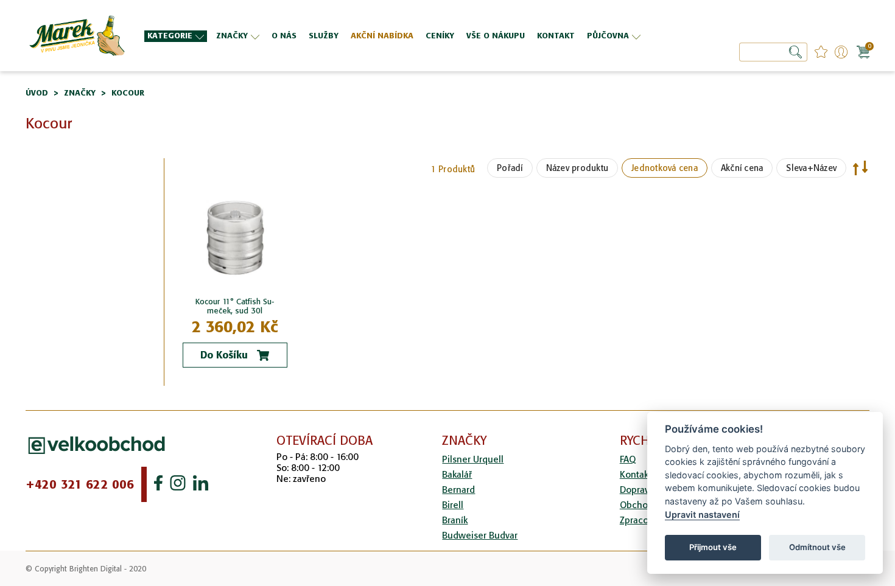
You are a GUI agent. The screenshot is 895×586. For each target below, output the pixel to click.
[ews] (76, 35)
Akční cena (742, 167)
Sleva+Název (811, 167)
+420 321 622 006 (80, 484)
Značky (80, 93)
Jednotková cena (664, 167)
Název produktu (577, 167)
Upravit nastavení (702, 514)
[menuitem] (175, 36)
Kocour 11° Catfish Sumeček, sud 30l (234, 306)
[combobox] (773, 52)
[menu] (397, 35)
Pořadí (510, 167)
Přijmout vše (713, 547)
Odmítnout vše (817, 547)
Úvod (37, 93)
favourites (821, 52)
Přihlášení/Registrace (841, 52)
